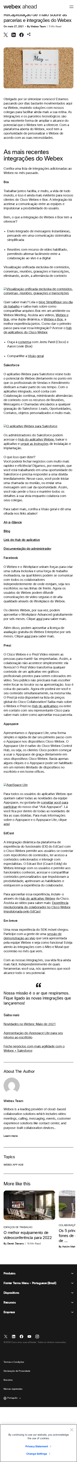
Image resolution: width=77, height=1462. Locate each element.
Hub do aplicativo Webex (36, 439)
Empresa (9, 1312)
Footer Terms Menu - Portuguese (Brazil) (30, 1283)
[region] (38, 1443)
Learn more (11, 1136)
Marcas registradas (13, 1389)
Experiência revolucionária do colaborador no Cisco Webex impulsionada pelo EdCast (37, 907)
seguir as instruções (34, 444)
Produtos (9, 1273)
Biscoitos (8, 1380)
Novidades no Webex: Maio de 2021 (30, 1024)
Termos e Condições (14, 1362)
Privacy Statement (36, 1446)
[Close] (71, 1429)
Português (12, 1398)
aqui (39, 619)
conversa (24, 342)
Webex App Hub (13, 1165)
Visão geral (36, 356)
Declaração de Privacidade (17, 1371)
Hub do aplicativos (45, 706)
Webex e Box (53, 319)
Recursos (10, 1303)
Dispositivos (11, 1293)
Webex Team (38, 26)
